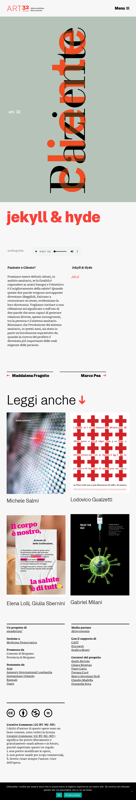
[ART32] (25, 8)
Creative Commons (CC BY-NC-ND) (31, 736)
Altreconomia (80, 631)
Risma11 (12, 680)
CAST (75, 642)
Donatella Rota (81, 684)
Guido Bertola (80, 661)
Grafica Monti (80, 650)
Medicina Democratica (22, 642)
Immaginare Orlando (20, 676)
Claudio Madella (82, 680)
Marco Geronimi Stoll (85, 676)
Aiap (10, 668)
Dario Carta (79, 668)
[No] (132, 791)
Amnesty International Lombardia (29, 672)
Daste (10, 684)
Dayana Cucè (80, 672)
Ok (59, 795)
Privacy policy (73, 795)
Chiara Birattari (81, 665)
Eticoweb (77, 646)
